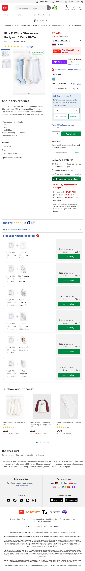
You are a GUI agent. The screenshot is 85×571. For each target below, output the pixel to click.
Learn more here (21, 485)
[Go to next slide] (42, 72)
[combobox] (31, 7)
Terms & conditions (43, 522)
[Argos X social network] (21, 500)
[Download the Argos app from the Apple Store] (56, 501)
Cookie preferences (67, 519)
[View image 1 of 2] (5, 54)
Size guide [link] (77, 84)
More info (77, 174)
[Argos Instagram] (34, 500)
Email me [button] (73, 117)
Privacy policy (38, 519)
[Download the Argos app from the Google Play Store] (71, 501)
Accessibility (15, 519)
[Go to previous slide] (16, 72)
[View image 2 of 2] (6, 63)
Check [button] (76, 153)
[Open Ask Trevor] (54, 7)
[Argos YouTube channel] (8, 500)
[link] (18, 47)
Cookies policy (51, 519)
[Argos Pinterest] (27, 500)
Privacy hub (26, 519)
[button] (37, 52)
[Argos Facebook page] (14, 500)
